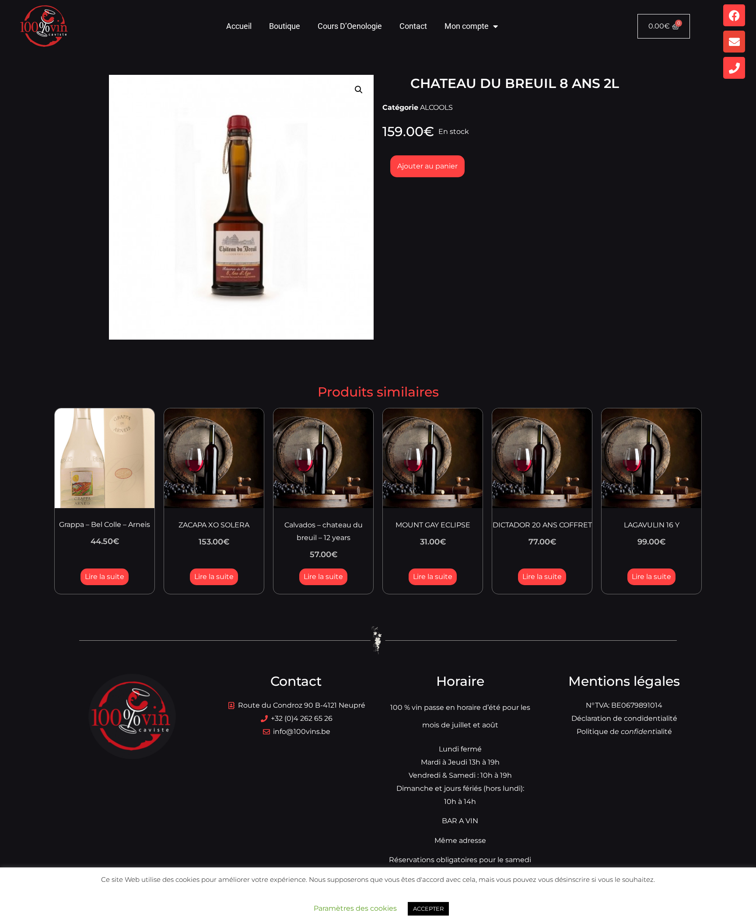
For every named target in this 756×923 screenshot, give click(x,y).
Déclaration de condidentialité (624, 718)
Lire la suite (104, 576)
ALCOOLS (436, 107)
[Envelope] (734, 42)
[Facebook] (734, 15)
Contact (413, 26)
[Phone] (734, 68)
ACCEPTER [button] (428, 908)
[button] (359, 90)
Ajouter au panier (427, 166)
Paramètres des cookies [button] (355, 908)
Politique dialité (624, 731)
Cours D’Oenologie (350, 26)
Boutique (284, 26)
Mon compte (466, 26)
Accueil (239, 26)
